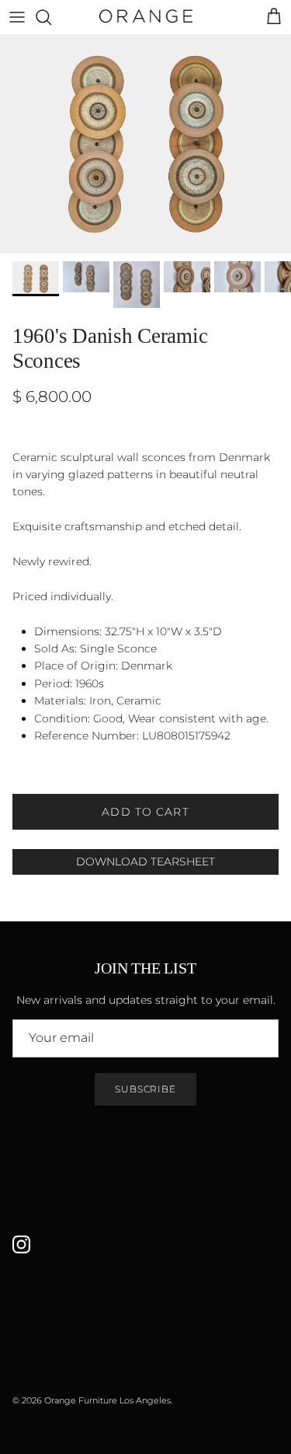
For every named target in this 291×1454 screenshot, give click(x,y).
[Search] (51, 17)
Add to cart (145, 812)
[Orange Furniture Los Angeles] (145, 17)
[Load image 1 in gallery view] (145, 144)
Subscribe (146, 1089)
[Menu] (17, 17)
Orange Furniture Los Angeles (107, 1400)
